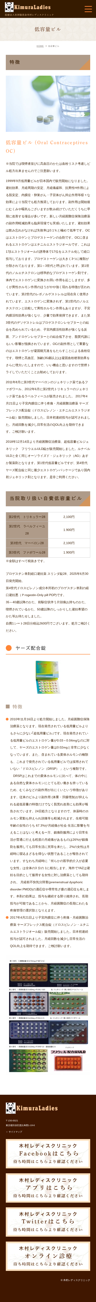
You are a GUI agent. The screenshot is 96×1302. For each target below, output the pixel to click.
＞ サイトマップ (14, 1132)
